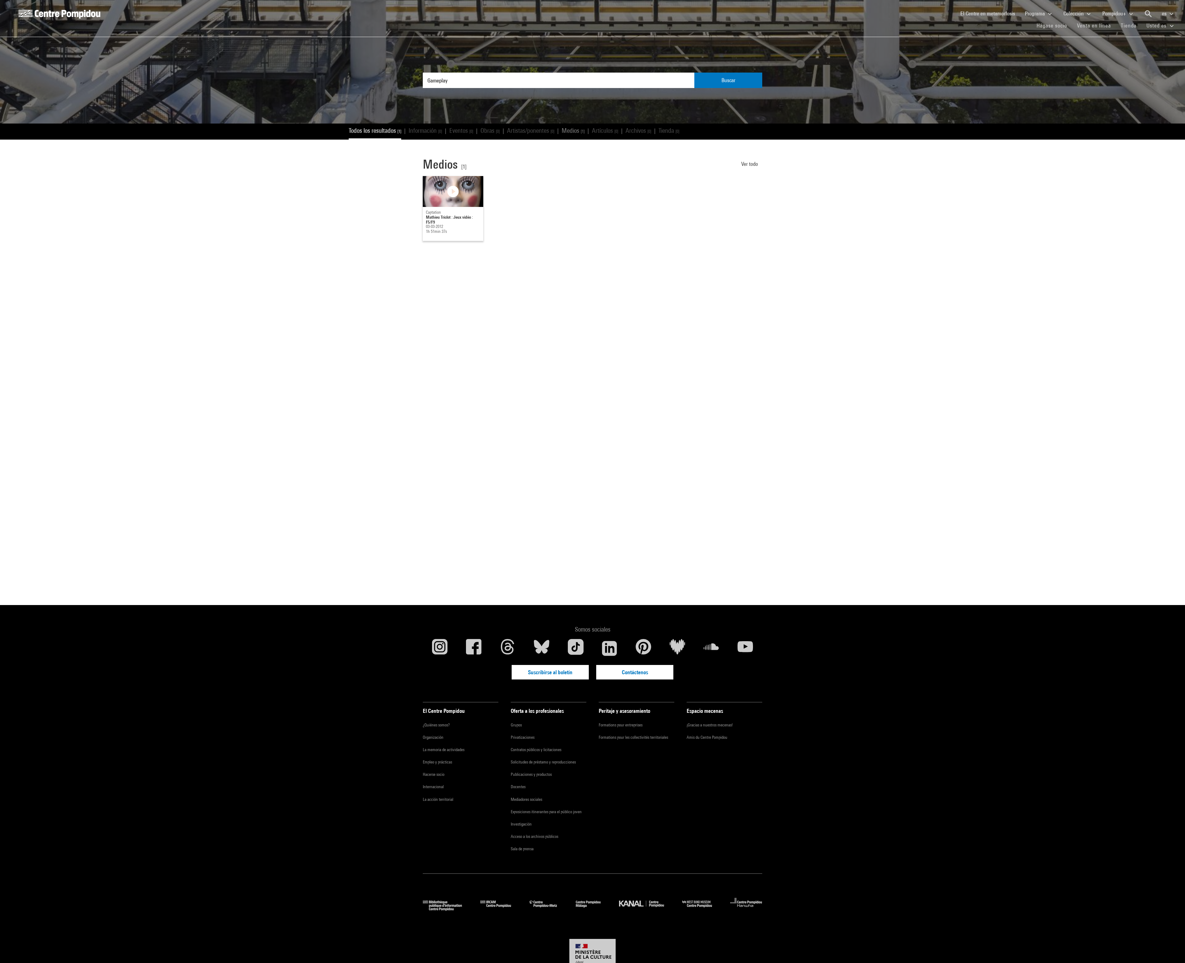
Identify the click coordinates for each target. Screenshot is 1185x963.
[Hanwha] (746, 909)
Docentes (518, 786)
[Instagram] (440, 648)
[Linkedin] (609, 648)
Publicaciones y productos (531, 774)
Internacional (433, 786)
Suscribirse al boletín (550, 672)
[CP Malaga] (593, 909)
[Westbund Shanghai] (701, 909)
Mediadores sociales (526, 799)
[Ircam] (500, 909)
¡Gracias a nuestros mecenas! (710, 724)
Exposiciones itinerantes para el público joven (546, 811)
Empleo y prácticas (437, 761)
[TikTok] (575, 648)
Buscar (728, 80)
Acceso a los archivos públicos (534, 836)
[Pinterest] (643, 648)
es (1165, 13)
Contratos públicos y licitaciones (536, 749)
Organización (433, 737)
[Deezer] (677, 648)
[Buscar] (1148, 14)
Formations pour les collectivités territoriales (633, 737)
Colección (1074, 13)
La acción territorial (438, 799)
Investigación (521, 824)
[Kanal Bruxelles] (646, 909)
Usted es (1157, 25)
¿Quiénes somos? (436, 724)
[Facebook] (474, 648)
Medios (573, 130)
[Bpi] (447, 909)
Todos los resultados (375, 130)
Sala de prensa (522, 848)
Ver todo (750, 164)
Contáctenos (635, 672)
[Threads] (508, 648)
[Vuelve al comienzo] (1170, 948)
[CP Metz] (548, 909)
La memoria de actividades (443, 749)
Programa (1035, 13)
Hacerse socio (433, 774)
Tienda (1131, 25)
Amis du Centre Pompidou (707, 737)
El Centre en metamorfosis (990, 13)
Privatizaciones (522, 737)
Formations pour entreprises (620, 724)
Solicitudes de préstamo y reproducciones (543, 761)
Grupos (516, 724)
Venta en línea (1094, 25)
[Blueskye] (542, 648)
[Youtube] (745, 648)
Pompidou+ (1114, 13)
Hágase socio (1054, 25)
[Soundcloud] (711, 648)
